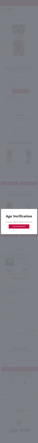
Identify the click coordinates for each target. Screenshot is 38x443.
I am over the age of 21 (19, 226)
